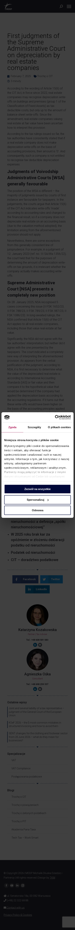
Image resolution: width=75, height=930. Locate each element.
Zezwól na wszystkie (37, 489)
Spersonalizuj (35, 499)
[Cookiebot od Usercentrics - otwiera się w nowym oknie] (55, 417)
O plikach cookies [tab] (59, 427)
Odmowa (37, 510)
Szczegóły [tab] (34, 427)
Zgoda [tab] (12, 427)
